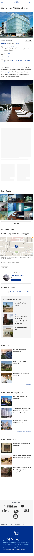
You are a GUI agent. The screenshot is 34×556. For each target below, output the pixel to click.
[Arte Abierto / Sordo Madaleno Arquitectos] (6, 448)
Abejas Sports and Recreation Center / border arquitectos (22, 457)
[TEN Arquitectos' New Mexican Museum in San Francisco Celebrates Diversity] (6, 413)
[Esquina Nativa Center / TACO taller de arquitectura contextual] (6, 472)
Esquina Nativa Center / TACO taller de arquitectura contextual (22, 470)
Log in (29, 2)
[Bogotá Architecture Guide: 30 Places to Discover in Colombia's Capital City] (8, 319)
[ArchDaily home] (16, 2)
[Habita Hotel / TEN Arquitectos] (12, 198)
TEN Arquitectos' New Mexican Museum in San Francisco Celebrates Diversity (22, 411)
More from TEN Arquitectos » (24, 431)
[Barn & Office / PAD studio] (8, 307)
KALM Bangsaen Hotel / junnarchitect (20, 351)
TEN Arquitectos (15, 47)
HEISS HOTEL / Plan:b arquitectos (19, 363)
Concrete (5, 292)
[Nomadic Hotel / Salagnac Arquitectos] (6, 378)
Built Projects (20, 292)
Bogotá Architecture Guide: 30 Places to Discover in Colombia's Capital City (21, 320)
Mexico (17, 44)
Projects (12, 292)
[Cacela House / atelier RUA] (8, 331)
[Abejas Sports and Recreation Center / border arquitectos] (6, 460)
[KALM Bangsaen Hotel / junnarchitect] (6, 354)
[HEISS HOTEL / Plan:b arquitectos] (6, 366)
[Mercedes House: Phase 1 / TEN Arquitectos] (6, 425)
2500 (9, 54)
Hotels (3, 44)
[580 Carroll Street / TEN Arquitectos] (6, 401)
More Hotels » (28, 384)
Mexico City (6, 72)
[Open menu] (2, 2)
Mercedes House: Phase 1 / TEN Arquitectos (21, 422)
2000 (9, 57)
